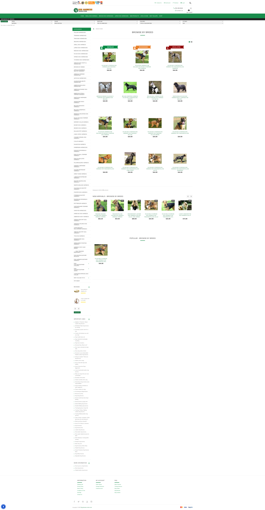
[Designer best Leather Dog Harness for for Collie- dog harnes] (134, 205)
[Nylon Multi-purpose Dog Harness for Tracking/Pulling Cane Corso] (130, 158)
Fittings (185, 21)
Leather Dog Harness (79, 429)
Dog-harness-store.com (86, 507)
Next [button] (78, 308)
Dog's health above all (80, 337)
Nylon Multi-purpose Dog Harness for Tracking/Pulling (180, 132)
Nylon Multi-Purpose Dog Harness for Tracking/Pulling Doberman (180, 169)
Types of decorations (146, 23)
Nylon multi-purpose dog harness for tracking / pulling (109, 67)
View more (77, 312)
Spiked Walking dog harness (81, 403)
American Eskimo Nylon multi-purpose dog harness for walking (105, 98)
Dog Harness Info (79, 427)
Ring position (58, 23)
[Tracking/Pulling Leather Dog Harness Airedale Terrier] (117, 205)
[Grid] (189, 41)
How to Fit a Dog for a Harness (82, 423)
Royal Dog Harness (79, 395)
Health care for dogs (79, 360)
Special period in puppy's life (81, 401)
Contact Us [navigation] (159, 2)
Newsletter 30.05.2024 (80, 377)
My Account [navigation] (167, 2)
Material (14, 23)
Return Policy (80, 488)
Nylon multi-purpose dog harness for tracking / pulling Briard (155, 133)
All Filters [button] (4, 21)
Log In (183, 2)
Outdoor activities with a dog (81, 379)
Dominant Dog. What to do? (81, 345)
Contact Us (180, 10)
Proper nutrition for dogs (80, 389)
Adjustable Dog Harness (80, 455)
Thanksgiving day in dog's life (81, 407)
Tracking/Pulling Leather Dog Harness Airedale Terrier (117, 215)
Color (56, 21)
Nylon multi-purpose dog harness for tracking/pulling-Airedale (168, 215)
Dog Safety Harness (79, 453)
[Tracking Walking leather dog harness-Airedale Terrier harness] (100, 205)
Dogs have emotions (79, 342)
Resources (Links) (79, 393)
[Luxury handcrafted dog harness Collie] (185, 205)
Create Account (99, 488)
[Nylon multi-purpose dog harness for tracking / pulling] (130, 123)
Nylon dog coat (78, 443)
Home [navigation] (93, 29)
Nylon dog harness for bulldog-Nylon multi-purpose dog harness (142, 67)
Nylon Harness (118, 484)
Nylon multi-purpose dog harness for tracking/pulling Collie (155, 169)
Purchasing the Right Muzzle (81, 391)
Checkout (176, 2)
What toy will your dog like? (81, 421)
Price (13, 21)
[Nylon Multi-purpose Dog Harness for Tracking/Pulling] (180, 123)
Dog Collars (117, 488)
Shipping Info (80, 484)
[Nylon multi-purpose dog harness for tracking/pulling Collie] (155, 158)
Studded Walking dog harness (81, 405)
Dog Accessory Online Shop (81, 445)
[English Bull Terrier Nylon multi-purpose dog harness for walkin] (155, 87)
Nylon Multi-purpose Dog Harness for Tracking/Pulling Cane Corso (130, 169)
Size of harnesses (102, 23)
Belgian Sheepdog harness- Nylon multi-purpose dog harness (130, 98)
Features (142, 21)
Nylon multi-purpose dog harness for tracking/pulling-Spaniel (101, 260)
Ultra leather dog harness (80, 431)
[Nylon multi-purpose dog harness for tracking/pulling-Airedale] (168, 205)
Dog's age (99, 21)
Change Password (100, 486)
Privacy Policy (80, 486)
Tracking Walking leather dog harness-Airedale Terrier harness (100, 215)
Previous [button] (75, 308)
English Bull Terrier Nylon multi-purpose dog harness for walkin (155, 98)
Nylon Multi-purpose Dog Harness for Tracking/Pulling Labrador (175, 67)
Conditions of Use (81, 490)
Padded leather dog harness (81, 470)
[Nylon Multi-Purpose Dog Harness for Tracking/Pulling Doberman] (180, 158)
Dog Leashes (117, 492)
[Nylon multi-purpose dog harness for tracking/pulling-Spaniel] (101, 249)
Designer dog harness (80, 441)
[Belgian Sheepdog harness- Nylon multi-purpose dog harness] (130, 87)
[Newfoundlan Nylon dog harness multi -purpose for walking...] (180, 87)
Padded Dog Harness (79, 447)
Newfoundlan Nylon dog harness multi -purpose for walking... (180, 98)
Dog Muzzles (117, 490)
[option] (100, 216)
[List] (191, 41)
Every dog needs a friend (80, 350)
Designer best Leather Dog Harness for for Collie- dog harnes (134, 215)
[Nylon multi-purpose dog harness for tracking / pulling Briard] (155, 123)
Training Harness (118, 486)
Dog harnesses (78, 425)
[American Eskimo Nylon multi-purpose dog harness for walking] (105, 87)
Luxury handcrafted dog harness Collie (185, 214)
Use (184, 23)
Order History (99, 484)
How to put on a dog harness (81, 465)
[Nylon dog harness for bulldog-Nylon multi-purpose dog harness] (105, 123)
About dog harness (79, 468)
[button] (190, 3)
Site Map (79, 492)
